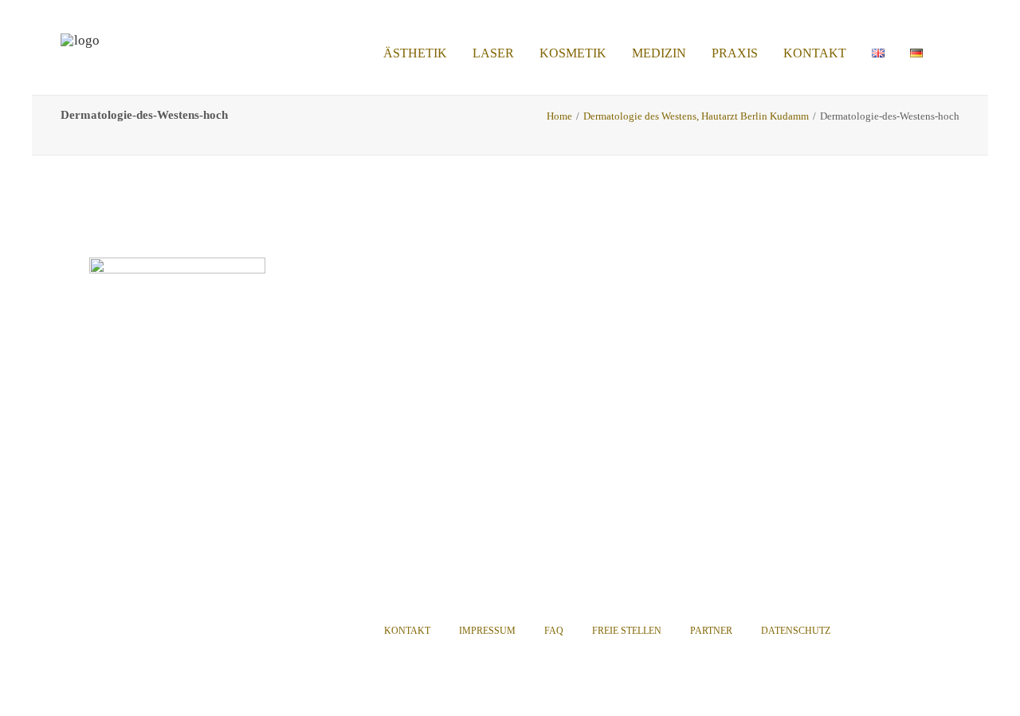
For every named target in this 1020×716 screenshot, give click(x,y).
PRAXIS (735, 53)
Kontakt (407, 630)
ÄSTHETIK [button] (415, 53)
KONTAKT (814, 53)
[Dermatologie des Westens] (80, 53)
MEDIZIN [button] (659, 53)
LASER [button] (493, 53)
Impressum (487, 630)
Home (559, 116)
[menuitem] (415, 53)
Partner (711, 630)
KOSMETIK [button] (572, 53)
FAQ (553, 630)
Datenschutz (795, 630)
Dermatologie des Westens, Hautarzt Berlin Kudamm (696, 116)
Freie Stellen (626, 630)
